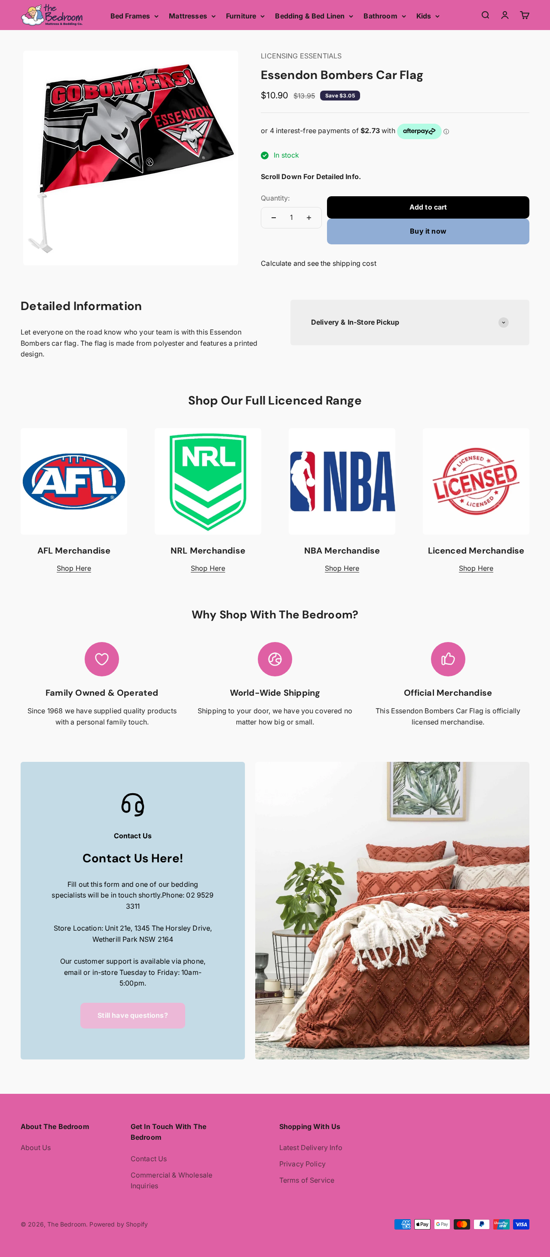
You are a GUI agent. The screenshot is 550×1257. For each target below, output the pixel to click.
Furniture (241, 16)
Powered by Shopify (118, 1224)
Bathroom (380, 16)
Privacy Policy (302, 1164)
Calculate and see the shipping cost (318, 263)
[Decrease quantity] (273, 217)
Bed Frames (130, 16)
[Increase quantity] (308, 217)
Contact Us (149, 1158)
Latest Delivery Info (310, 1147)
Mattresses (188, 16)
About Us (36, 1147)
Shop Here (74, 568)
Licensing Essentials (301, 56)
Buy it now (428, 231)
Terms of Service (307, 1180)
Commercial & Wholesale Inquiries (172, 1180)
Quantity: (275, 198)
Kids (423, 16)
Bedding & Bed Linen (310, 16)
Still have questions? (133, 1015)
